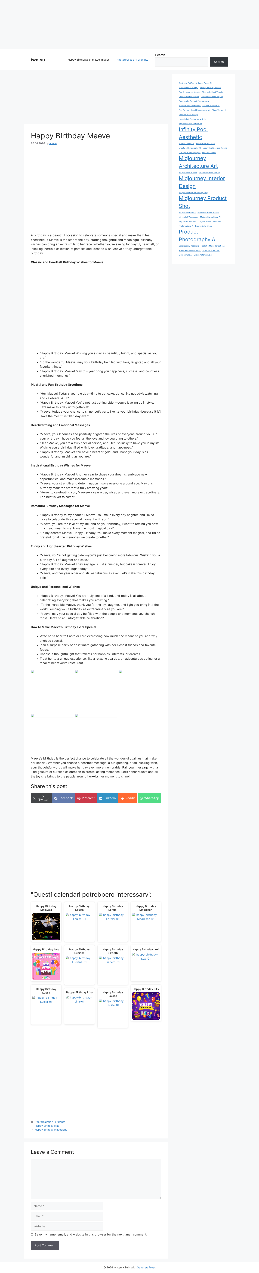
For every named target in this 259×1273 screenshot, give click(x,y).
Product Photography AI (198, 235)
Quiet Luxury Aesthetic (189, 246)
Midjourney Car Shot (188, 172)
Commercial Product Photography (194, 101)
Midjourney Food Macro (209, 172)
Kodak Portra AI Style (205, 143)
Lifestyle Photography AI (190, 148)
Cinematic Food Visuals (212, 92)
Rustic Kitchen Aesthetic (190, 250)
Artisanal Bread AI (204, 83)
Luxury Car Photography (190, 152)
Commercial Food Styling (212, 96)
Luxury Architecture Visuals (215, 148)
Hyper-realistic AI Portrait (190, 123)
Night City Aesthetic (188, 221)
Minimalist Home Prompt (208, 212)
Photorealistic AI (186, 226)
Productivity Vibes (203, 226)
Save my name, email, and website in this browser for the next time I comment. (91, 1234)
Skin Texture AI (185, 255)
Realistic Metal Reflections (213, 246)
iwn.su (38, 59)
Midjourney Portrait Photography (193, 192)
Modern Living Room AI (210, 217)
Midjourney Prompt (187, 212)
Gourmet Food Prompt (188, 114)
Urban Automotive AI (203, 255)
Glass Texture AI (219, 110)
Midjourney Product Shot (203, 202)
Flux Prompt (184, 110)
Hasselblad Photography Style (192, 119)
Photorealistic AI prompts (132, 59)
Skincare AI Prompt (211, 250)
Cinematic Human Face (189, 96)
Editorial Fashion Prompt (190, 105)
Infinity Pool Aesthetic (193, 133)
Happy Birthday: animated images (89, 59)
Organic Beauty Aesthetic (210, 221)
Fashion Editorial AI (211, 105)
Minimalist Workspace (188, 217)
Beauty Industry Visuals (210, 87)
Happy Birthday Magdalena (51, 1129)
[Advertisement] (129, 24)
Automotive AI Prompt (188, 87)
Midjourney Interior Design (202, 182)
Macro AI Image (209, 152)
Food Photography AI (200, 110)
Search (160, 55)
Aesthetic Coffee (186, 83)
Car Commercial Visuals (189, 92)
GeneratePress (146, 1267)
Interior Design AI (186, 143)
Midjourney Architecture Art (198, 162)
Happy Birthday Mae (47, 1125)
